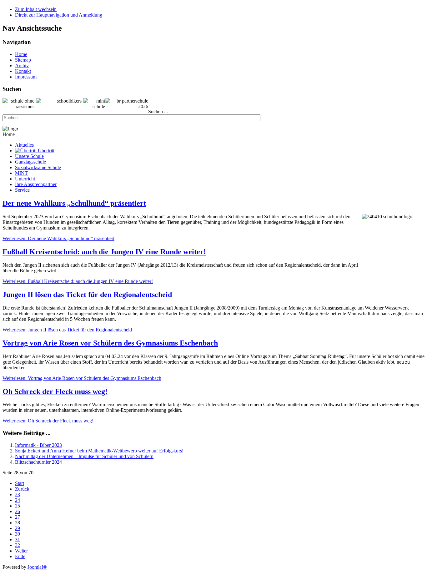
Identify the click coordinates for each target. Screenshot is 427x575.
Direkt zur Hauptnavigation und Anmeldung (58, 15)
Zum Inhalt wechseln (36, 9)
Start (19, 483)
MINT (21, 173)
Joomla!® (37, 567)
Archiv (22, 65)
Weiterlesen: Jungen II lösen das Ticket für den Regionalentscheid (67, 329)
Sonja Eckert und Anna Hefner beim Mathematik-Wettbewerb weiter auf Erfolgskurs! (99, 450)
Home (21, 54)
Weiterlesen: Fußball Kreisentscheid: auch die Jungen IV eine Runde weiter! (78, 281)
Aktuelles (24, 145)
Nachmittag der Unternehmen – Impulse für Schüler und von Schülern (84, 456)
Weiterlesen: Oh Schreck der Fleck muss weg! (48, 420)
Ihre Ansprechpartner (36, 184)
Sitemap (23, 60)
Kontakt (23, 71)
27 (17, 517)
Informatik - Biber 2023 (38, 445)
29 (17, 528)
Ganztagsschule (30, 161)
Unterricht (25, 178)
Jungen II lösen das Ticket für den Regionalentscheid (87, 294)
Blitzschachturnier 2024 (38, 462)
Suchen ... (158, 111)
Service (22, 190)
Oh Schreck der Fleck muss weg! (55, 391)
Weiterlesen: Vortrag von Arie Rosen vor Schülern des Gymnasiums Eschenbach (82, 378)
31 (17, 539)
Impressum (26, 76)
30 (17, 534)
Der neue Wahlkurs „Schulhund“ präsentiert (74, 203)
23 (17, 494)
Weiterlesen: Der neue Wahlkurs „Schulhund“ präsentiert (58, 238)
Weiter (21, 550)
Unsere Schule (29, 156)
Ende (20, 556)
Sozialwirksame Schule (38, 167)
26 (17, 511)
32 (17, 545)
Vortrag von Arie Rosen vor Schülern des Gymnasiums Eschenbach (110, 343)
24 (17, 500)
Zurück (22, 489)
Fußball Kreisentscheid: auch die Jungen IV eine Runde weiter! (104, 252)
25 (17, 505)
